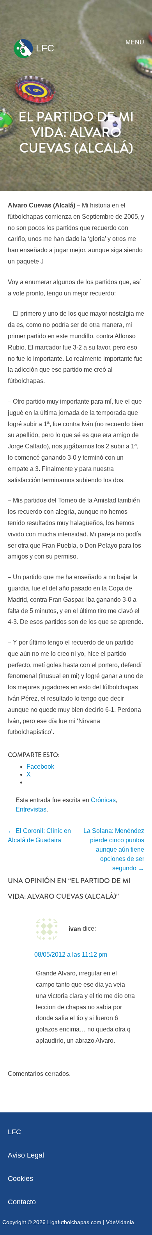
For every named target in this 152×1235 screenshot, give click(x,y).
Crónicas (103, 800)
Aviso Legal (26, 1155)
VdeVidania (120, 1222)
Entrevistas (31, 809)
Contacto (22, 1202)
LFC (43, 47)
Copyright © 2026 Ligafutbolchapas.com (51, 1222)
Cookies (20, 1178)
